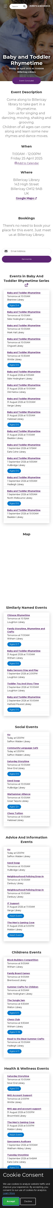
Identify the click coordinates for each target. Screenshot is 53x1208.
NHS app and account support (24, 1108)
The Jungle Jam (16, 1000)
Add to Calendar (28, 163)
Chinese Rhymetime (18, 615)
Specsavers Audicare (19, 1141)
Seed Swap (13, 780)
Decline (28, 1201)
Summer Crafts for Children (22, 987)
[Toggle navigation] (4, 6)
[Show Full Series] (26, 285)
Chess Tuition (15, 813)
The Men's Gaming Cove (20, 922)
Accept (11, 1201)
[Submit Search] (24, 6)
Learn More (9, 1193)
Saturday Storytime (18, 761)
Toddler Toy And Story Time (23, 683)
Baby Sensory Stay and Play (22, 670)
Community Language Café (22, 748)
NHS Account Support (19, 1095)
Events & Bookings (40, 6)
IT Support (13, 903)
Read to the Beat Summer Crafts (25, 1038)
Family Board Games (18, 973)
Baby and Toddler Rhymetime (23, 292)
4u (8, 734)
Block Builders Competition (22, 960)
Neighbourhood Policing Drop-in (25, 876)
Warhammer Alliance (18, 794)
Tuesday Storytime (18, 1155)
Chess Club (13, 1019)
